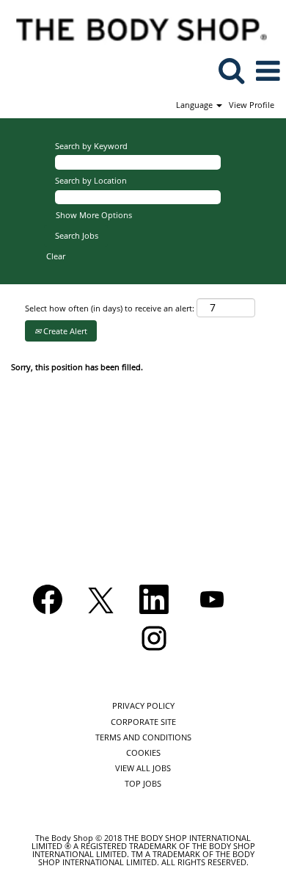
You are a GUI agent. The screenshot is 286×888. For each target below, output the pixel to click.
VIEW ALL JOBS (143, 768)
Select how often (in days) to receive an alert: (109, 308)
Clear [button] (55, 255)
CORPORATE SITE (143, 721)
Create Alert (64, 330)
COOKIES (143, 752)
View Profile (251, 104)
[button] (267, 70)
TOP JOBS (143, 783)
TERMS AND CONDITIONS (143, 737)
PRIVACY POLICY (143, 705)
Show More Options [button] (94, 214)
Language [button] (195, 104)
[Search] (231, 70)
